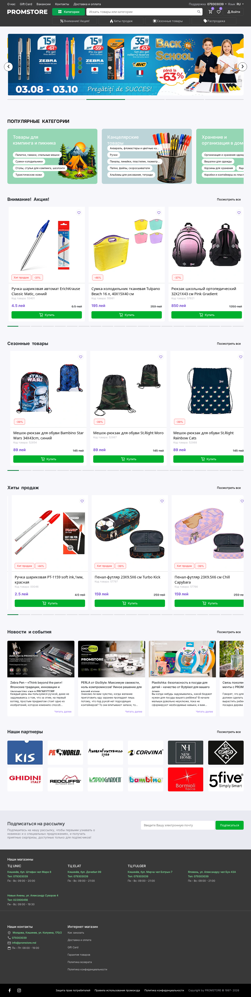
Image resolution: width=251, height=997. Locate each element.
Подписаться (229, 825)
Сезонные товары (170, 21)
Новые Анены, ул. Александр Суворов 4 (32, 895)
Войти (235, 12)
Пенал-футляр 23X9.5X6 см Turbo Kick (77, 577)
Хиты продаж (123, 21)
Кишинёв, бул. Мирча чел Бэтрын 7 (150, 871)
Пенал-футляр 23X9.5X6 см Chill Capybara (152, 580)
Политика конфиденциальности (87, 969)
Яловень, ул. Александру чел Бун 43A (212, 871)
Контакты (62, 4)
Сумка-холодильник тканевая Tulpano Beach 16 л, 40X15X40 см (65, 291)
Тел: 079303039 (17, 876)
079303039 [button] (215, 4)
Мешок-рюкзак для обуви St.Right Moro (72, 432)
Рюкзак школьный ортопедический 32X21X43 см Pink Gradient (143, 291)
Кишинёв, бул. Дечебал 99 (84, 871)
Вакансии (44, 4)
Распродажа (216, 21)
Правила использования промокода (117, 990)
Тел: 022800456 (17, 899)
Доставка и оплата (87, 4)
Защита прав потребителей (73, 990)
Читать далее (62, 711)
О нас (11, 4)
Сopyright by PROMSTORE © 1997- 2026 (213, 990)
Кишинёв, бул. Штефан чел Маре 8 (29, 871)
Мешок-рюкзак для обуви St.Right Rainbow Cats (147, 435)
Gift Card (26, 4)
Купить (69, 315)
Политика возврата (80, 962)
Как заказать (76, 932)
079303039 (19, 937)
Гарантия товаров (79, 954)
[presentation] (8, 66)
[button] (26, 99)
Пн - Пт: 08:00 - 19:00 (25, 947)
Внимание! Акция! (76, 21)
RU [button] (239, 4)
